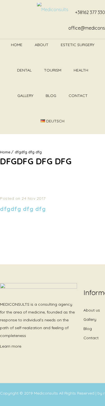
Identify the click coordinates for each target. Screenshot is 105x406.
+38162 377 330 (90, 12)
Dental (24, 70)
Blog (51, 95)
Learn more (10, 346)
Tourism (52, 70)
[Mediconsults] (52, 10)
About (41, 44)
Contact (78, 95)
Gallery (25, 95)
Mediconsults (46, 393)
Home (16, 44)
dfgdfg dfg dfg (28, 152)
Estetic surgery (77, 44)
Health (81, 70)
